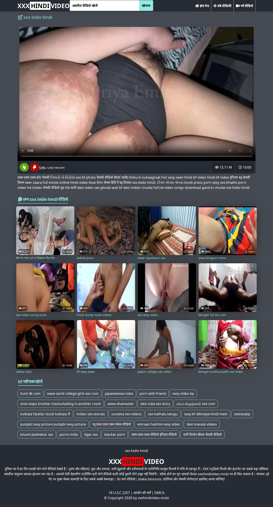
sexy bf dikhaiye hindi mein (206, 414)
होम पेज (204, 5)
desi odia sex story (155, 403)
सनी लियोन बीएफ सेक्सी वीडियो (202, 434)
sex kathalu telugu (163, 414)
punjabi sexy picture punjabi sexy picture (53, 424)
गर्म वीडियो (246, 5)
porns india (69, 434)
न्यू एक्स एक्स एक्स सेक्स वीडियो (111, 424)
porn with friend (152, 393)
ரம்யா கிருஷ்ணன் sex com (196, 403)
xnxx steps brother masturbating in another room (60, 403)
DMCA (159, 492)
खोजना (146, 5)
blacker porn (114, 434)
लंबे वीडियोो (223, 5)
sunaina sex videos (126, 414)
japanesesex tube (119, 393)
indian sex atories (91, 414)
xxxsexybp (242, 414)
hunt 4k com (30, 393)
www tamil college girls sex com (73, 393)
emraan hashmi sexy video (158, 424)
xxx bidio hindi (136, 450)
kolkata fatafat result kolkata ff (45, 414)
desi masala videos (202, 424)
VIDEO (43, 6)
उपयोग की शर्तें (142, 492)
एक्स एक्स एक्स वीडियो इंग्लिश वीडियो (154, 434)
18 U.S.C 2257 (119, 492)
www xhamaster (120, 403)
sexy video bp (183, 393)
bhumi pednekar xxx (36, 434)
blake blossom (149, 479)
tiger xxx (91, 434)
